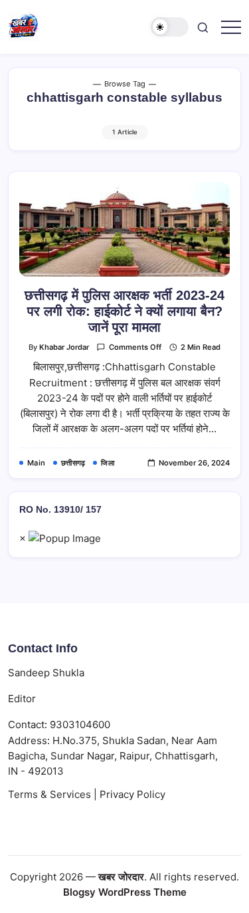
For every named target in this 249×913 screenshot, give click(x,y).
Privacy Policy (132, 794)
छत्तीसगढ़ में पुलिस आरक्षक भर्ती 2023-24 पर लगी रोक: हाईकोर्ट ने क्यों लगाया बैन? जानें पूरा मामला (124, 311)
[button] (170, 27)
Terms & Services (49, 794)
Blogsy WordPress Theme (125, 892)
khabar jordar (64, 347)
